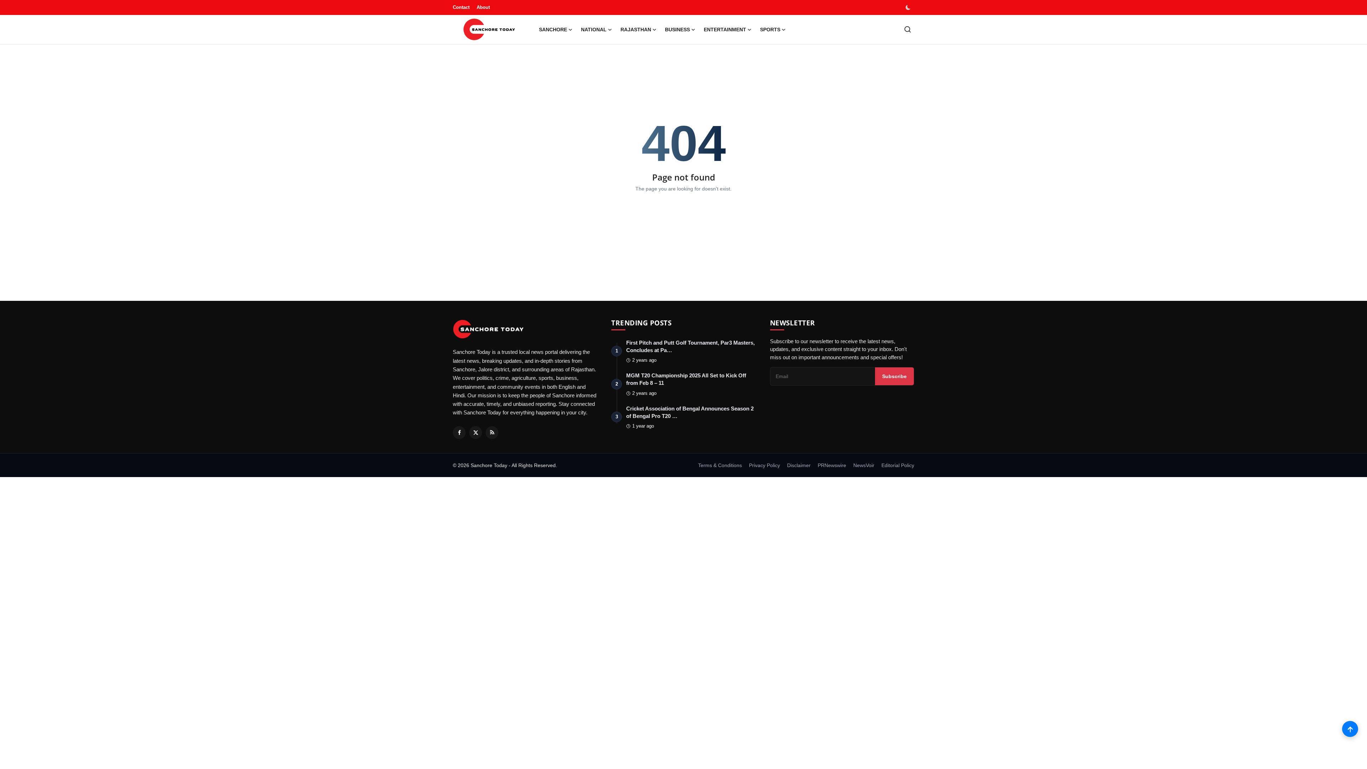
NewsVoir (863, 465)
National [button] (594, 29)
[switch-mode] (909, 7)
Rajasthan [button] (635, 29)
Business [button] (677, 29)
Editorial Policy (897, 465)
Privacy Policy (764, 465)
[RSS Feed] (492, 432)
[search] (907, 29)
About (483, 7)
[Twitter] (475, 432)
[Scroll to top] (1350, 729)
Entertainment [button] (725, 29)
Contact (461, 7)
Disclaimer (799, 465)
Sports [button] (770, 29)
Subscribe (894, 376)
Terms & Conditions (720, 465)
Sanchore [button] (553, 29)
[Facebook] (459, 432)
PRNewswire (832, 465)
